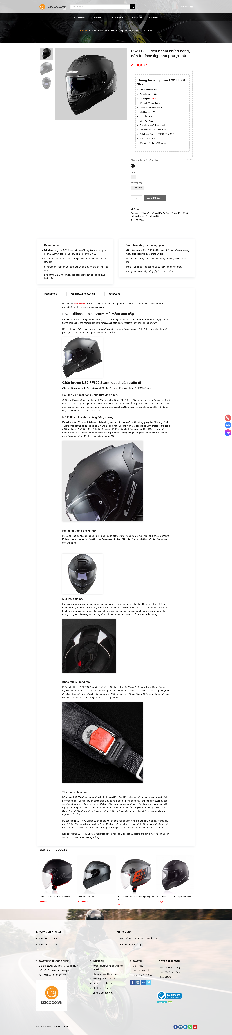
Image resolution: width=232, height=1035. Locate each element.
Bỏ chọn (189, 159)
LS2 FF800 (139, 220)
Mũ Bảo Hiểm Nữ (148, 938)
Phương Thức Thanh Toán (105, 974)
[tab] (50, 294)
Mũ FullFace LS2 (152, 216)
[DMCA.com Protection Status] (165, 1002)
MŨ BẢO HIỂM (80, 17)
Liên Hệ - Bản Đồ (141, 970)
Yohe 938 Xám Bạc (86, 897)
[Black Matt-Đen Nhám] (133, 166)
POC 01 (40, 938)
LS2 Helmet (137, 188)
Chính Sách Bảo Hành (103, 983)
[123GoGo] (52, 7)
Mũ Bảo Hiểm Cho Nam (128, 938)
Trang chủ (84, 30)
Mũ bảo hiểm (145, 213)
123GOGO (64, 1026)
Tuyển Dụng (165, 977)
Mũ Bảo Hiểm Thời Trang (129, 944)
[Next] (121, 84)
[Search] (132, 6)
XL (133, 177)
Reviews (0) (114, 294)
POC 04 (40, 944)
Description (50, 294)
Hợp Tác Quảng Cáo (170, 972)
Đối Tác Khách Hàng (170, 967)
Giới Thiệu (138, 966)
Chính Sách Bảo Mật (102, 993)
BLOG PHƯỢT (136, 17)
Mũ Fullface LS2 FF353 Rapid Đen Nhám (174, 897)
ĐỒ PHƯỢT (98, 17)
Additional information (83, 294)
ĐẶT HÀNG (153, 17)
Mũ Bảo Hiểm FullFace (160, 213)
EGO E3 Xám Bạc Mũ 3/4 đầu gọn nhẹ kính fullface (135, 898)
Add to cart (155, 198)
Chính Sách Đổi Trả (102, 988)
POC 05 (57, 938)
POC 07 (48, 938)
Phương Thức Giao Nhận (105, 979)
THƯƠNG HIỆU (116, 17)
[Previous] (59, 84)
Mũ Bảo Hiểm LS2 (178, 213)
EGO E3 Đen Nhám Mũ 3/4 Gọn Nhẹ (54, 897)
